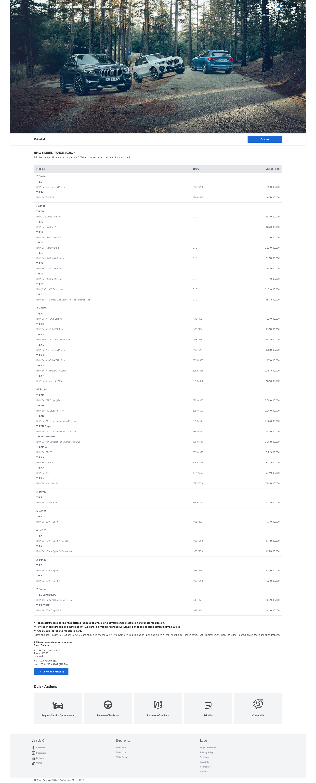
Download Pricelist (53, 671)
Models (39, 6)
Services (55, 6)
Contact (265, 139)
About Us (107, 6)
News (92, 6)
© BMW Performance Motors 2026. (68, 780)
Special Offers (74, 6)
